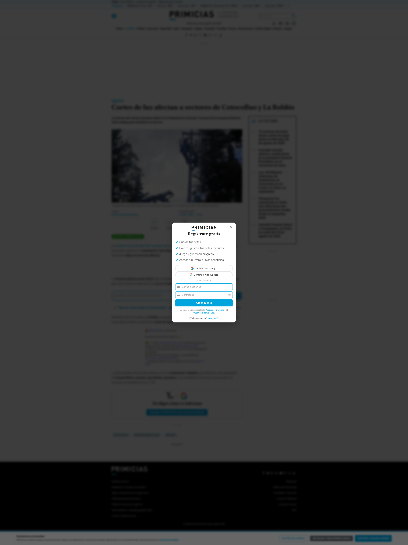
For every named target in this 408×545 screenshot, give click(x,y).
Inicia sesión (213, 315)
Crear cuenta (204, 300)
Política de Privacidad (214, 307)
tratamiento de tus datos (203, 310)
